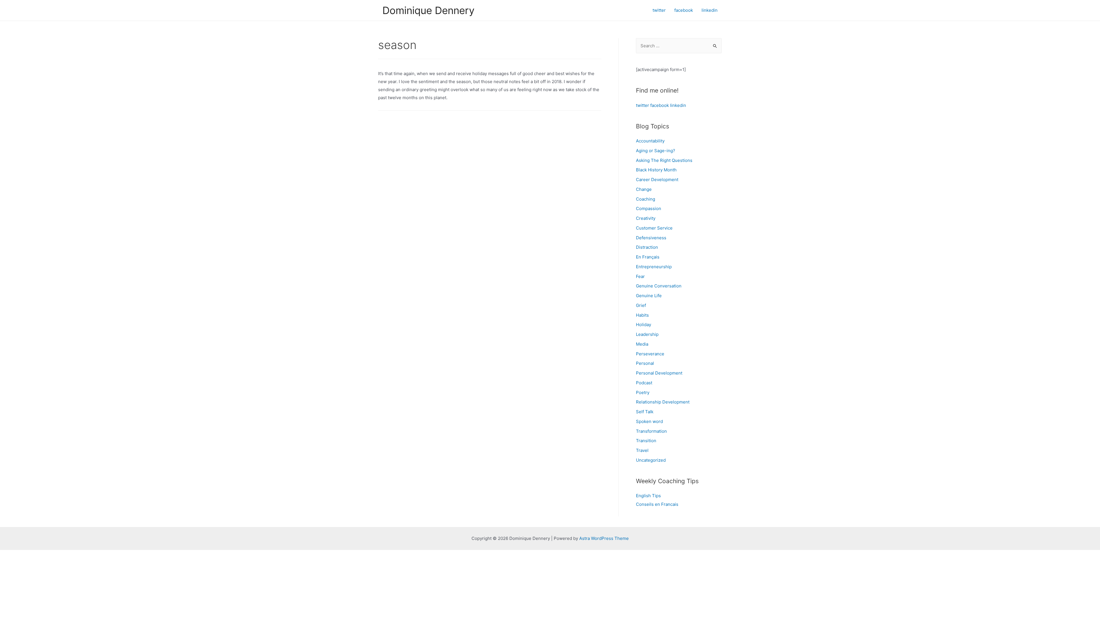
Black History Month (656, 170)
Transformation (651, 431)
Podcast (644, 382)
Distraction (647, 247)
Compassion (648, 208)
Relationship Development (663, 402)
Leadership (647, 334)
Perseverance (650, 353)
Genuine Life (649, 295)
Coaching (645, 199)
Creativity (645, 218)
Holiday (643, 324)
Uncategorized (651, 460)
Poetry (642, 392)
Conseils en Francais (657, 504)
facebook (659, 105)
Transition (646, 440)
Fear (640, 276)
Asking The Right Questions (664, 160)
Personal (645, 363)
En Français (647, 257)
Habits (642, 315)
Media (642, 344)
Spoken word (649, 421)
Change (644, 189)
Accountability (650, 141)
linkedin (678, 105)
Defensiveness (651, 237)
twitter (642, 105)
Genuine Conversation (658, 286)
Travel (642, 450)
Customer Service (654, 228)
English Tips (648, 495)
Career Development (657, 179)
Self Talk (644, 411)
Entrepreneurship (654, 266)
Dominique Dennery (428, 10)
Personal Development (659, 373)
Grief (641, 305)
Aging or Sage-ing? (655, 150)
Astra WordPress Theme (604, 538)
